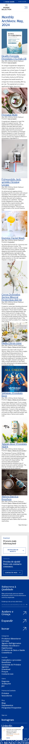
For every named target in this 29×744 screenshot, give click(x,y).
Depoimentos (7, 705)
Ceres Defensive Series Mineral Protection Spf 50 (12, 297)
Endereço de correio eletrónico (12, 601)
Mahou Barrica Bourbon (10, 498)
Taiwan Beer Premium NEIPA (14, 445)
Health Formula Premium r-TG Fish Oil (14, 57)
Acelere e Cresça (7, 613)
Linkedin (7, 726)
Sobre (4, 678)
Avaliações (6, 684)
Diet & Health (12, 63)
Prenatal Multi (9, 115)
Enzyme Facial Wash (13, 238)
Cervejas (5, 641)
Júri (3, 686)
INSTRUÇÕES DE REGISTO (13, 550)
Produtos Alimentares (11, 639)
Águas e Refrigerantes (11, 643)
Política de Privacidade (12, 734)
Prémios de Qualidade (9, 690)
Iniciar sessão (9, 1)
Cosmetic (11, 189)
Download (6, 669)
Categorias (5, 636)
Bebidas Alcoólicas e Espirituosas (10, 647)
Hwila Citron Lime (12, 343)
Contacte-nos (7, 674)
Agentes (5, 667)
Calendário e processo (11, 660)
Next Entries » (23, 525)
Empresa (5, 681)
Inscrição (4, 657)
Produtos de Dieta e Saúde (13, 650)
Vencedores (7, 696)
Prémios (5, 693)
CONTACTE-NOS (11, 572)
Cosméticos (7, 653)
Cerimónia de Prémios (11, 665)
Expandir (7, 621)
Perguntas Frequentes (11, 708)
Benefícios (6, 662)
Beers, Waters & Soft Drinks (17, 347)
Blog (3, 700)
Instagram (8, 720)
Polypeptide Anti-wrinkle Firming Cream (11, 182)
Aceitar (8, 737)
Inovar (5, 629)
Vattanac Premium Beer (12, 394)
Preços (5, 672)
